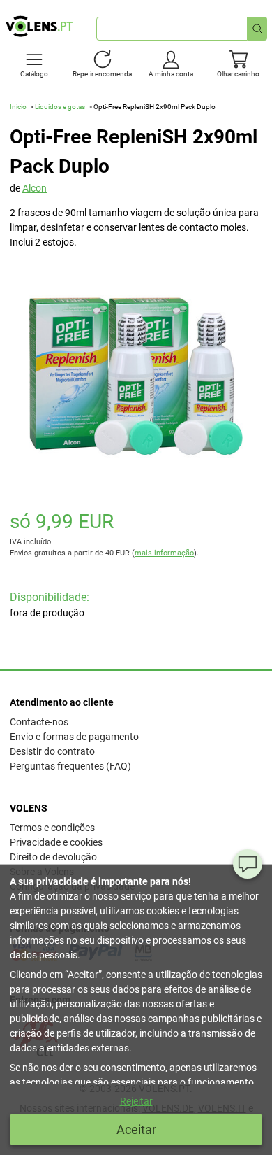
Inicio (18, 107)
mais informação (164, 553)
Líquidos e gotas (60, 107)
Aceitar (136, 1129)
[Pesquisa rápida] (257, 29)
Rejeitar (136, 1101)
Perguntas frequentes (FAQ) (70, 766)
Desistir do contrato (52, 751)
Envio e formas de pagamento (74, 736)
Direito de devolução (53, 857)
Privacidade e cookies (56, 842)
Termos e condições (52, 827)
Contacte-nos (39, 722)
